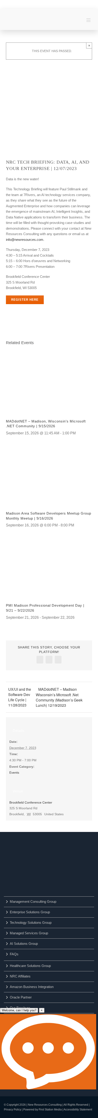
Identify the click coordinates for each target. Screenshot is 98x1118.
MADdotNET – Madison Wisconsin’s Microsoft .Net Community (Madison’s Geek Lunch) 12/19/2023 (59, 697)
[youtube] (43, 4)
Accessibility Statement (78, 1109)
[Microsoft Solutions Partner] (28, 881)
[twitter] (52, 4)
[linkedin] (33, 4)
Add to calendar (29, 315)
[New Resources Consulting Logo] (22, 15)
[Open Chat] (48, 1051)
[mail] (71, 4)
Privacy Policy (12, 1109)
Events (14, 772)
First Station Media (50, 1109)
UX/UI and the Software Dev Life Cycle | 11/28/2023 (19, 697)
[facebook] (24, 4)
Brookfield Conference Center (30, 802)
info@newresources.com (24, 240)
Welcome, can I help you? (19, 1010)
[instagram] (62, 4)
